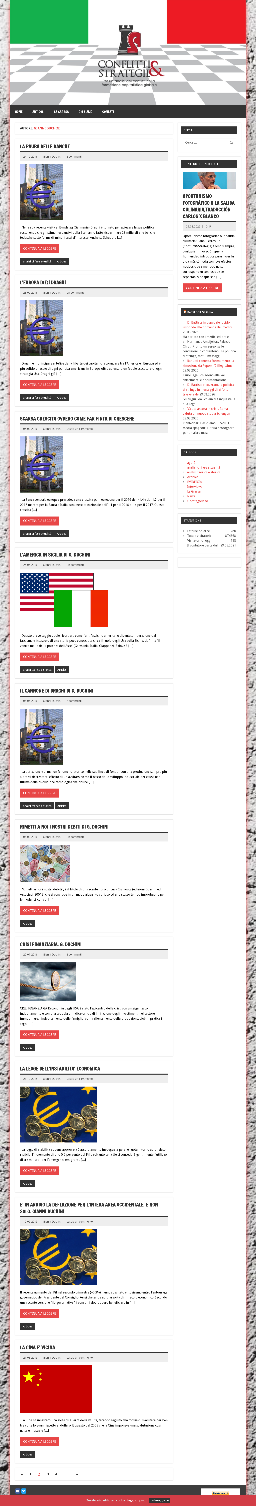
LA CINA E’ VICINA (37, 1347)
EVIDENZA (194, 482)
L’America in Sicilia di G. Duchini (55, 554)
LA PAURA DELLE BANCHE (45, 146)
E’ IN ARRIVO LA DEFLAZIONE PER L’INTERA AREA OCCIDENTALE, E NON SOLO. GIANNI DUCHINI (89, 1208)
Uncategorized (197, 501)
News (191, 496)
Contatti (108, 111)
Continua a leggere (39, 248)
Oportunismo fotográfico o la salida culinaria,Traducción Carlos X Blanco (209, 206)
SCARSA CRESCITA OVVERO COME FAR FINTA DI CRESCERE (77, 418)
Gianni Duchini (52, 156)
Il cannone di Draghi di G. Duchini (56, 690)
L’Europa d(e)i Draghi (43, 282)
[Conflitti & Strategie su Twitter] (23, 1491)
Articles (61, 261)
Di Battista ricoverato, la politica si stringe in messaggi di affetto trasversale (208, 389)
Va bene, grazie (160, 1500)
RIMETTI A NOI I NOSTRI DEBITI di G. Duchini (64, 826)
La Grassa (61, 111)
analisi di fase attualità (37, 261)
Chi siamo (85, 111)
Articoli (38, 111)
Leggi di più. (136, 1500)
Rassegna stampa (200, 312)
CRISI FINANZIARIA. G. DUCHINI (51, 944)
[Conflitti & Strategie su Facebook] (17, 1491)
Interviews (194, 487)
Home (19, 111)
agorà (191, 463)
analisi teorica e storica (37, 669)
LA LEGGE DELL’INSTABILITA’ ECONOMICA (60, 1068)
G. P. (209, 226)
